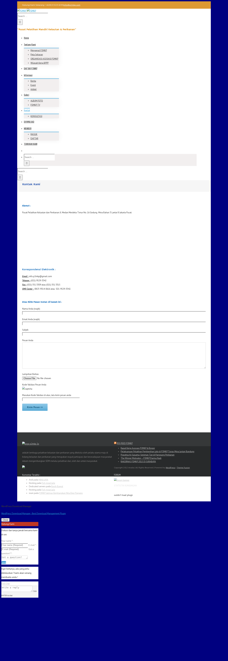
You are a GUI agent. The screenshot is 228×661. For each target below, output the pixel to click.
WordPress (170, 467)
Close (5, 520)
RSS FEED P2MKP (125, 443)
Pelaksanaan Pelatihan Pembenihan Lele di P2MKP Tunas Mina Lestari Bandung (157, 451)
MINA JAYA (43, 479)
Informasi (28, 75)
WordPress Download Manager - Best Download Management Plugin (33, 513)
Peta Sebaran (37, 54)
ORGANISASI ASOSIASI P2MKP (44, 58)
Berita (33, 81)
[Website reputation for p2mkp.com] (23, 467)
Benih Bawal (57, 486)
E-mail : (32, 545)
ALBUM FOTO (37, 100)
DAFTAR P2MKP (30, 68)
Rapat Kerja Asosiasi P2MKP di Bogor (138, 448)
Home (26, 37)
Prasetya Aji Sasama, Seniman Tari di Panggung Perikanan (147, 454)
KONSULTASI (36, 116)
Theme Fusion (183, 467)
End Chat (5, 583)
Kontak (27, 110)
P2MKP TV (35, 104)
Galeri (26, 94)
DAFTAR (34, 138)
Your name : (7, 540)
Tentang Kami (30, 44)
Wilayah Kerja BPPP (40, 63)
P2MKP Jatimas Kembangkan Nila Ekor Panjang (61, 493)
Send (3, 562)
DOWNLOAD (29, 121)
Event (33, 85)
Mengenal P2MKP (39, 50)
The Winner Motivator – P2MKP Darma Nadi (141, 458)
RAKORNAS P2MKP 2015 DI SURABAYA (138, 461)
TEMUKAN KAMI (30, 144)
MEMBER (27, 128)
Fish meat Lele (48, 483)
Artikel (34, 89)
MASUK (34, 134)
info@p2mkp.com (72, 5)
